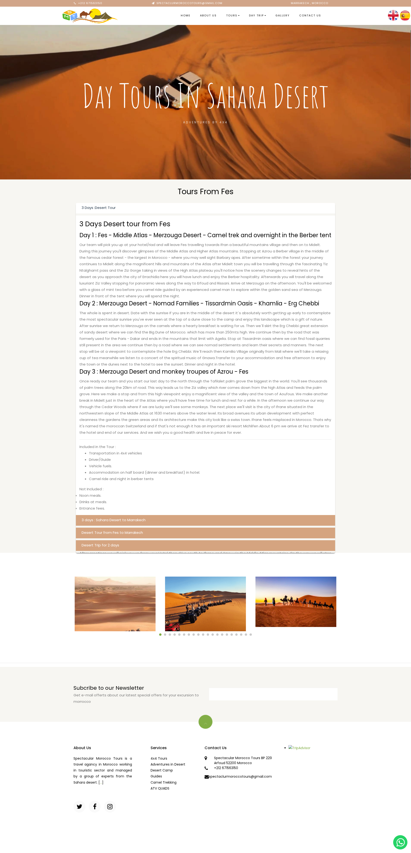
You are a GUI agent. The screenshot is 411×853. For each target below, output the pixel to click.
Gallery (282, 15)
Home (186, 15)
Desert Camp (162, 770)
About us (208, 15)
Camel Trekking (163, 782)
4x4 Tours (159, 758)
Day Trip (256, 15)
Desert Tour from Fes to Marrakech (112, 532)
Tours (231, 15)
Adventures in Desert (168, 764)
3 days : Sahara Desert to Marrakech (114, 519)
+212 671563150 (90, 3)
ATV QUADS (160, 788)
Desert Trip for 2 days (100, 545)
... (101, 782)
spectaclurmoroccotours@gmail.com (189, 3)
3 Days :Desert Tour (99, 207)
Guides (156, 776)
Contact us (310, 15)
